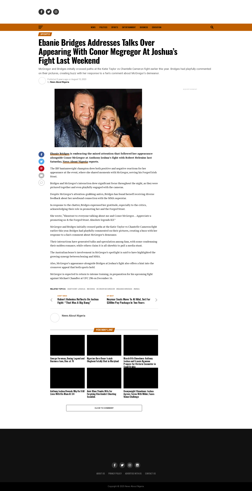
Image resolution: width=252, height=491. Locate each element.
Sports (114, 27)
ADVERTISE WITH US (133, 473)
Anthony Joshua (77, 289)
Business (144, 27)
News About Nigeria (59, 82)
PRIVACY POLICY (115, 473)
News (93, 27)
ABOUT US (100, 473)
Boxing (91, 289)
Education (156, 27)
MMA (137, 289)
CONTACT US (150, 473)
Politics (103, 27)
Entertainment (129, 27)
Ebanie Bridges (59, 153)
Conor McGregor (106, 289)
